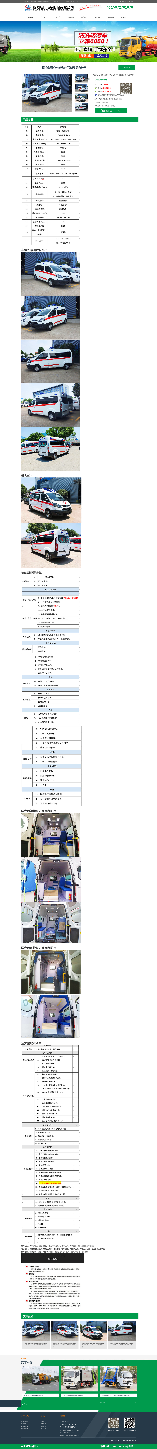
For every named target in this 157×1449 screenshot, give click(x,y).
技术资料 (43, 1424)
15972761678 (68, 1424)
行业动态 (43, 1421)
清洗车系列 (24, 1426)
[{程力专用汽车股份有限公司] (63, 8)
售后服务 (97, 17)
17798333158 (68, 1427)
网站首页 (31, 17)
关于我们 (44, 17)
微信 (132, 1)
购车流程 (111, 17)
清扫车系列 (24, 1428)
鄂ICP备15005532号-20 (72, 1435)
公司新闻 (71, 17)
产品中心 (57, 17)
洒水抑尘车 (24, 1421)
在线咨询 (126, 67)
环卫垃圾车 (24, 1424)
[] (36, 1331)
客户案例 (84, 17)
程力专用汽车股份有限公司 (128, 1440)
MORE (118, 1402)
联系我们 (124, 1)
